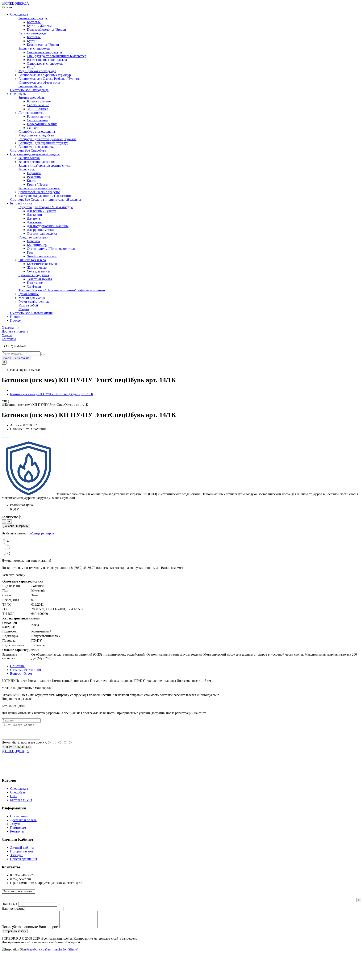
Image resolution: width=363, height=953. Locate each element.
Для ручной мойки (40, 230)
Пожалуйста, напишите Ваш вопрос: (30, 927)
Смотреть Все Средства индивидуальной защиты (45, 199)
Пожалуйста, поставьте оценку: (24, 742)
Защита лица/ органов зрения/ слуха (44, 165)
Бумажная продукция (33, 275)
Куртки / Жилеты (39, 25)
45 (8, 553)
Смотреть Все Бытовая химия (31, 313)
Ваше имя (9, 904)
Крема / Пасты (37, 184)
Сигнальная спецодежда (44, 52)
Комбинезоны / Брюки (43, 44)
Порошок (33, 241)
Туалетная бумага (39, 279)
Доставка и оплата (15, 331)
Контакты (9, 339)
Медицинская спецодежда (37, 71)
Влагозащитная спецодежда (47, 60)
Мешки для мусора (32, 298)
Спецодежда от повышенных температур (56, 56)
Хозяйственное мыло (42, 256)
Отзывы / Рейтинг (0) (25, 670)
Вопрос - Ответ (21, 673)
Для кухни (34, 214)
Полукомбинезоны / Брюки (46, 29)
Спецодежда (19, 14)
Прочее (15, 320)
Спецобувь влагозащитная (37, 131)
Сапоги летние (37, 120)
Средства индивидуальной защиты (35, 154)
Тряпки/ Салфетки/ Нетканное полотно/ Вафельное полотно (61, 290)
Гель (30, 252)
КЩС (31, 67)
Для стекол (34, 222)
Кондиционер (37, 245)
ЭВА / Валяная (37, 109)
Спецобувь (18, 94)
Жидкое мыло (37, 267)
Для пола (33, 218)
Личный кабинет (22, 847)
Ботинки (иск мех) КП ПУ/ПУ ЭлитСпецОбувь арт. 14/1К (51, 394)
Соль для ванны (38, 271)
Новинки (16, 316)
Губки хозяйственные (33, 301)
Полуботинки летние (42, 124)
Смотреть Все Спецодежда (29, 90)
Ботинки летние (38, 116)
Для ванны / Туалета (41, 211)
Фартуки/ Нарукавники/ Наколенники (46, 196)
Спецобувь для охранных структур (43, 143)
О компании (10, 327)
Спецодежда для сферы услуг (39, 82)
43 (8, 545)
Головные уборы (30, 86)
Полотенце (35, 282)
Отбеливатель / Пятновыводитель (51, 248)
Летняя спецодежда (32, 33)
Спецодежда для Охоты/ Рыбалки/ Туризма (49, 78)
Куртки (32, 41)
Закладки (16, 855)
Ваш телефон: (13, 908)
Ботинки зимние (39, 101)
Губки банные (28, 294)
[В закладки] (3, 437)
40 (8, 541)
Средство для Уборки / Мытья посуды (45, 207)
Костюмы (34, 22)
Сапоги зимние (38, 105)
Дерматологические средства (39, 192)
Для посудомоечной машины (47, 226)
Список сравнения (23, 859)
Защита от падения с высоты (39, 188)
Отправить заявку (14, 931)
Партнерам (18, 827)
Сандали (33, 128)
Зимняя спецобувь (31, 97)
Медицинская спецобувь (36, 135)
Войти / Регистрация (16, 358)
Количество (10, 517)
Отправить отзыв (17, 747)
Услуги (7, 335)
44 (8, 549)
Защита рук (26, 169)
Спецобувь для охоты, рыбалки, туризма (47, 139)
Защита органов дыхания (36, 162)
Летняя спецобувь (31, 112)
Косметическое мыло (42, 264)
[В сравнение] (7, 437)
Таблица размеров (41, 533)
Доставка (39, 698)
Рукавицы (34, 177)
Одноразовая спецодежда (45, 63)
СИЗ (13, 796)
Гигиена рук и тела (32, 260)
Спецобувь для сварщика (36, 146)
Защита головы (29, 158)
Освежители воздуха (42, 233)
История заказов (22, 851)
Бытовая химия (21, 203)
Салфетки (34, 286)
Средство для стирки (33, 237)
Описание (17, 666)
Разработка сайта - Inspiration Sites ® (52, 949)
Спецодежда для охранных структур (44, 75)
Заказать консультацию (18, 891)
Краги (31, 180)
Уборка (23, 309)
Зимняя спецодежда (32, 18)
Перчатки (34, 173)
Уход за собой (28, 305)
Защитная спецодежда (34, 48)
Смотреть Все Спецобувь (28, 150)
